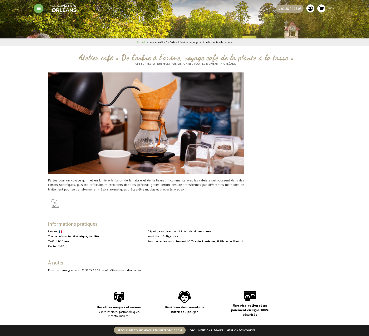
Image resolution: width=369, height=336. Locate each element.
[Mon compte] (310, 8)
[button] (321, 8)
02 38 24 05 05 (291, 9)
